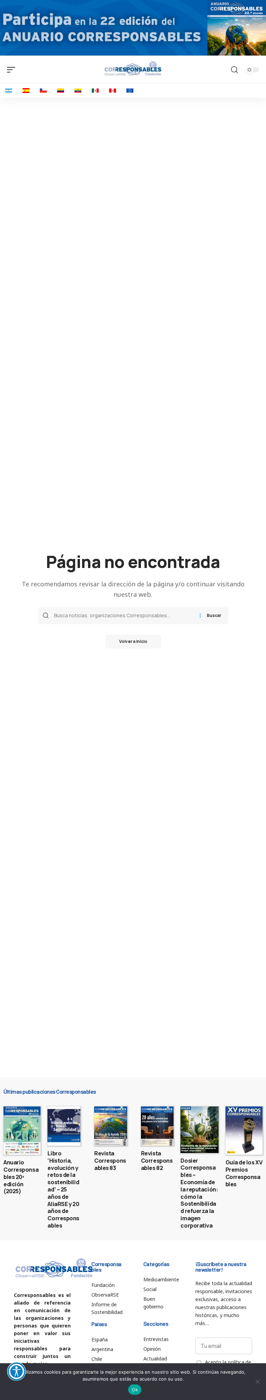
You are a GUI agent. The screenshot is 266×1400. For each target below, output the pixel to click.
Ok (135, 1389)
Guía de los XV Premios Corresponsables (244, 1173)
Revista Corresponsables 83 (110, 1160)
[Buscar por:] (124, 615)
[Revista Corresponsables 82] (157, 1126)
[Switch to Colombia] (60, 90)
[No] (257, 1381)
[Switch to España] (26, 90)
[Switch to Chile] (43, 90)
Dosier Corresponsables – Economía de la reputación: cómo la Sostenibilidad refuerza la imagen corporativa (199, 1193)
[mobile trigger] (13, 70)
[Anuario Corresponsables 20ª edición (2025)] (22, 1130)
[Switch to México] (95, 90)
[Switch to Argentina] (8, 90)
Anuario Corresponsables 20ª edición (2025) (20, 1177)
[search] (234, 70)
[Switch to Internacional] (130, 90)
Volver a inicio (133, 641)
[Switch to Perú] (112, 90)
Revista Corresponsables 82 (157, 1160)
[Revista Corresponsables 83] (110, 1126)
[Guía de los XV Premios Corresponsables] (244, 1130)
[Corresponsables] (133, 68)
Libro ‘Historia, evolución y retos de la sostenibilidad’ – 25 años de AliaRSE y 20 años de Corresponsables (63, 1189)
